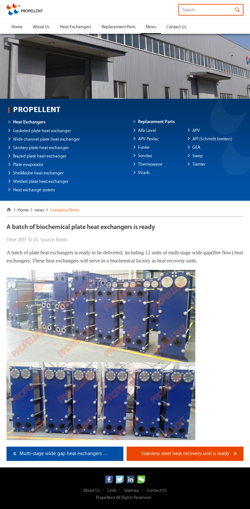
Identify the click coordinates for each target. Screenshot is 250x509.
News (151, 26)
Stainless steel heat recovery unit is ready (185, 453)
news (39, 210)
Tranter (198, 164)
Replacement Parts (118, 26)
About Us (41, 26)
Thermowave (150, 164)
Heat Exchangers (75, 26)
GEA (196, 147)
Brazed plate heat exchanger (39, 156)
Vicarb (144, 172)
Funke (143, 147)
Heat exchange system (34, 189)
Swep (197, 155)
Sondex (145, 155)
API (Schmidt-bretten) (212, 138)
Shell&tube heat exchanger (38, 173)
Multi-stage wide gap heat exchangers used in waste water (71, 453)
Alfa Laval (147, 130)
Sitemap (131, 490)
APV (196, 130)
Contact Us (176, 26)
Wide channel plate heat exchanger (46, 139)
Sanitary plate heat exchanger (41, 147)
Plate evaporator (28, 164)
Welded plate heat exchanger (40, 181)
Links (112, 490)
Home (16, 26)
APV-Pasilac (148, 138)
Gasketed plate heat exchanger (42, 130)
